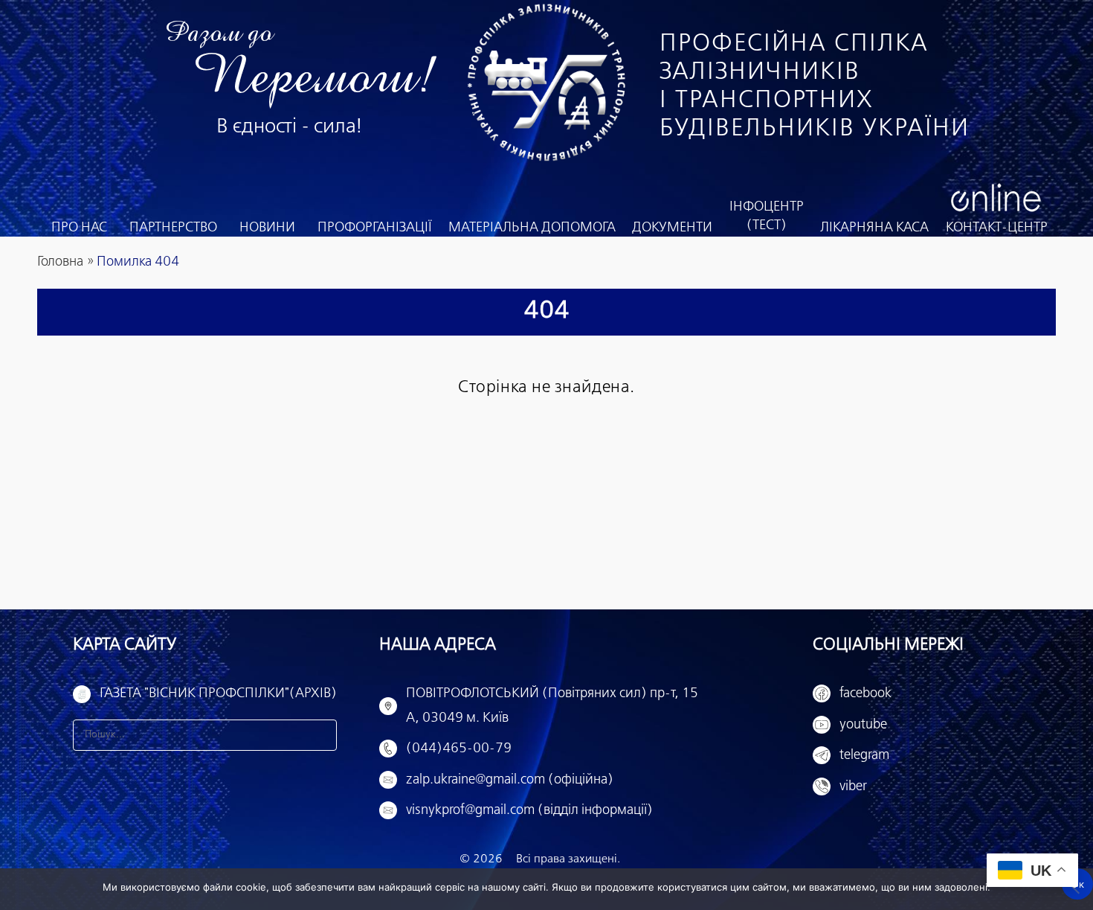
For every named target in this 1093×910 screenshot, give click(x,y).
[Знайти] (321, 735)
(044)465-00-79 (459, 748)
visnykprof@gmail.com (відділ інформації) (529, 810)
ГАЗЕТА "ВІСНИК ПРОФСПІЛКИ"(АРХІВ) (218, 693)
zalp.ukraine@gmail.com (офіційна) (509, 779)
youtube (863, 724)
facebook (865, 693)
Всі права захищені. (568, 859)
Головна (60, 262)
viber (853, 786)
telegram (864, 755)
